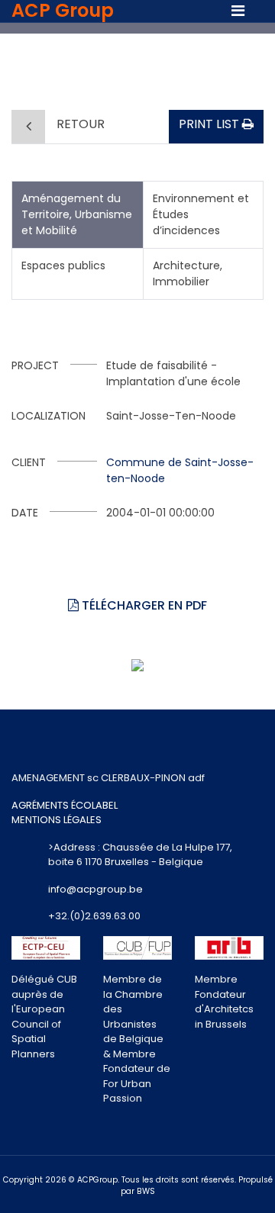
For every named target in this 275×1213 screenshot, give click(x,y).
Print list (210, 124)
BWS (146, 1191)
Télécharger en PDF (143, 605)
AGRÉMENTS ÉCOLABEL (64, 805)
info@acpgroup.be (95, 889)
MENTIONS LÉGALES (56, 819)
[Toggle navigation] (238, 10)
